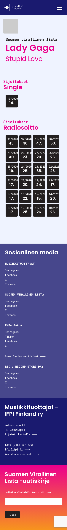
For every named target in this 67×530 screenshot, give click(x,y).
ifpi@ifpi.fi (14, 449)
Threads (10, 284)
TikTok (9, 336)
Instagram (12, 270)
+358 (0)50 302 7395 (19, 445)
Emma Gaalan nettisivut (21, 356)
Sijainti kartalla (17, 434)
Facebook (11, 275)
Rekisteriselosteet (18, 454)
